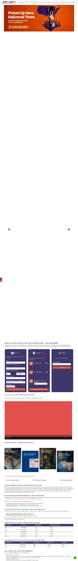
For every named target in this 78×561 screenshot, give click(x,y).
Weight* (8, 372)
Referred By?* (9, 384)
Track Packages (42, 2)
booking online (19, 556)
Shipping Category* (20, 372)
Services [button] (49, 2)
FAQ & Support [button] (55, 2)
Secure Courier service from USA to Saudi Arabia (21, 498)
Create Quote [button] (26, 2)
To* (7, 366)
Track (61, 367)
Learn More (20, 380)
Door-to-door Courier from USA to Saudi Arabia (31, 489)
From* (7, 360)
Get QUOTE (15, 389)
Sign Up (73, 2)
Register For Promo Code (39, 389)
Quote (15, 555)
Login (69, 2)
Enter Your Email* (9, 376)
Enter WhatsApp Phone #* (11, 380)
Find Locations (64, 2)
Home (20, 2)
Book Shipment (34, 2)
